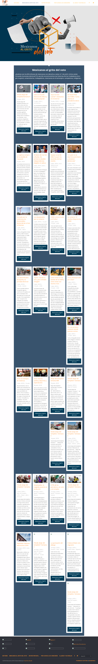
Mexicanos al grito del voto (18, 656)
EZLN (60, 163)
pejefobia (19, 549)
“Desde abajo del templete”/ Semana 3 (73, 487)
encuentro (53, 549)
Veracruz (53, 495)
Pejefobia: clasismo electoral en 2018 (23, 544)
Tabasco (75, 284)
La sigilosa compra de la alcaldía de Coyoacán (23, 157)
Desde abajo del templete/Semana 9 (23, 96)
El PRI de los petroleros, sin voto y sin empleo (57, 487)
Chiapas (69, 443)
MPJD (57, 549)
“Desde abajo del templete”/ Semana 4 (23, 487)
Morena (52, 493)
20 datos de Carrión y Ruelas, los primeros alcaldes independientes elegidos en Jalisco (40, 159)
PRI (62, 493)
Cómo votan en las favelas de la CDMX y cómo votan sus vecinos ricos (57, 281)
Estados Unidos (71, 549)
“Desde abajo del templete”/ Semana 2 (40, 545)
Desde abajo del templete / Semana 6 (57, 434)
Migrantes (78, 549)
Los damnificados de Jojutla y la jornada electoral (23, 280)
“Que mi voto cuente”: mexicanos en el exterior (57, 97)
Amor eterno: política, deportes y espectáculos (40, 381)
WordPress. (92, 660)
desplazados (41, 493)
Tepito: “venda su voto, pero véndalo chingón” (40, 280)
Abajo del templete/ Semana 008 (57, 380)
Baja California (70, 442)
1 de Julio (62, 101)
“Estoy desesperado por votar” (74, 279)
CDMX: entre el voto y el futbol (57, 218)
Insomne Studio (28, 660)
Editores (5, 656)
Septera (85, 660)
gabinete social (54, 165)
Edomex (74, 443)
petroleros (57, 493)
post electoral (37, 103)
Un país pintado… (34, 656)
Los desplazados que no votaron (39, 218)
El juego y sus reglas (65, 656)
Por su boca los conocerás (49, 656)
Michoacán (19, 496)
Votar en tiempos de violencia (23, 380)
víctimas (36, 495)
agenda (35, 493)
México (24, 229)
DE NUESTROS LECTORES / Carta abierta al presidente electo (73, 98)
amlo (28, 548)
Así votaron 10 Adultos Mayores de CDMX (74, 219)
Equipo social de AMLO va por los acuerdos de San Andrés (56, 158)
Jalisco (43, 165)
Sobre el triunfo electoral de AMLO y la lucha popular (40, 97)
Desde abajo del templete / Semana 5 (73, 434)
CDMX (57, 223)
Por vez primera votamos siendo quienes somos (72, 329)
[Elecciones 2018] (4, 3)
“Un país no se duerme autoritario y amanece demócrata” (74, 158)
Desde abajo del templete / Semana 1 (73, 594)
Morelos (24, 286)
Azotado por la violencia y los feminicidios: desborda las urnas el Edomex (23, 221)
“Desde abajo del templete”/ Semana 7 (73, 381)
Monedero (69, 165)
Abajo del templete (72, 387)
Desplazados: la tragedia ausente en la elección (40, 487)
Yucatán (74, 496)
